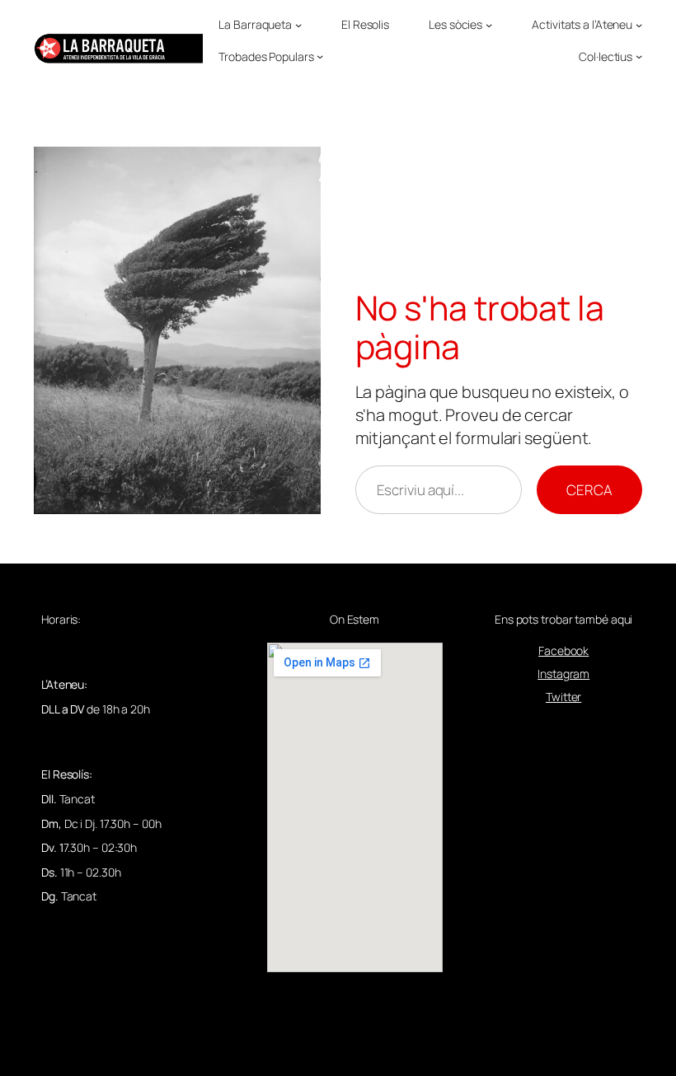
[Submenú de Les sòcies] (489, 24)
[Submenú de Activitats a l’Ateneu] (639, 24)
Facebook (563, 650)
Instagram (563, 673)
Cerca (589, 489)
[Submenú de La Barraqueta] (298, 24)
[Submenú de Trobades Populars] (320, 56)
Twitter (563, 696)
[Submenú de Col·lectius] (639, 56)
